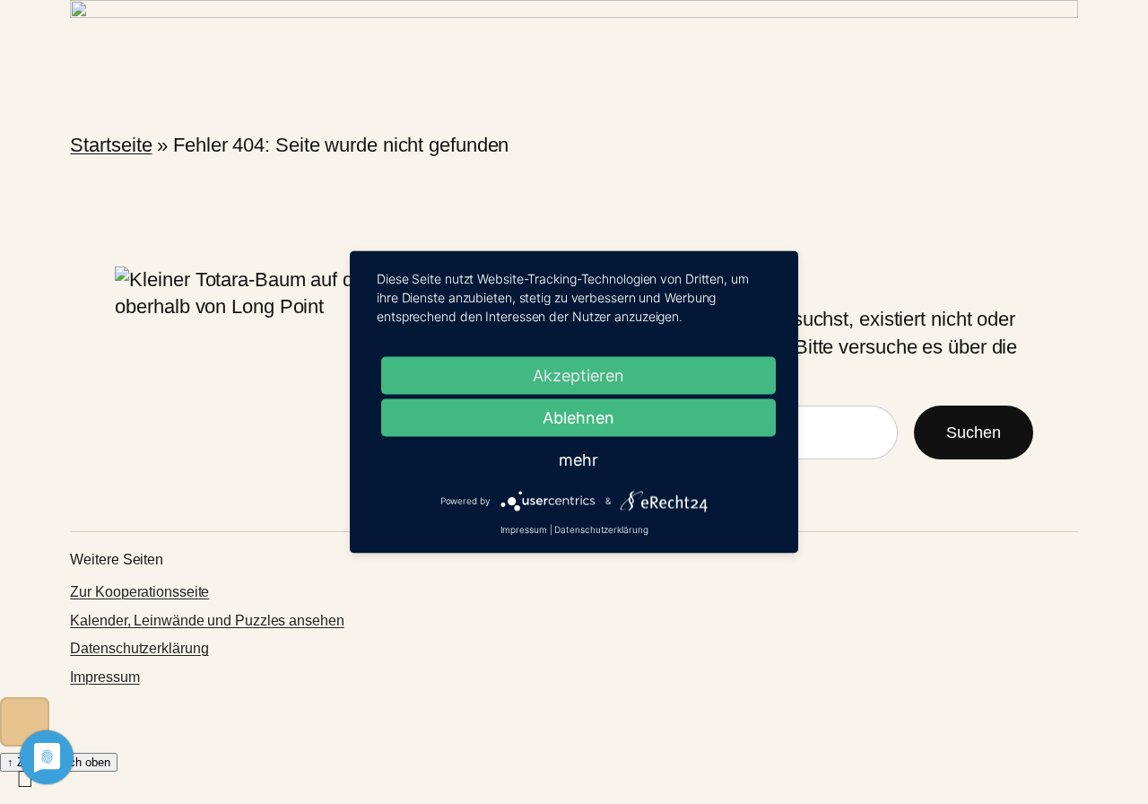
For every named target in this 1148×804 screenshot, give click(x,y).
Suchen (973, 432)
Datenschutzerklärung (139, 648)
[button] (24, 722)
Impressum (104, 677)
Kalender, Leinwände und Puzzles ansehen (207, 620)
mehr (578, 459)
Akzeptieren (578, 375)
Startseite (111, 145)
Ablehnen (578, 417)
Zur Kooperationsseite (139, 591)
